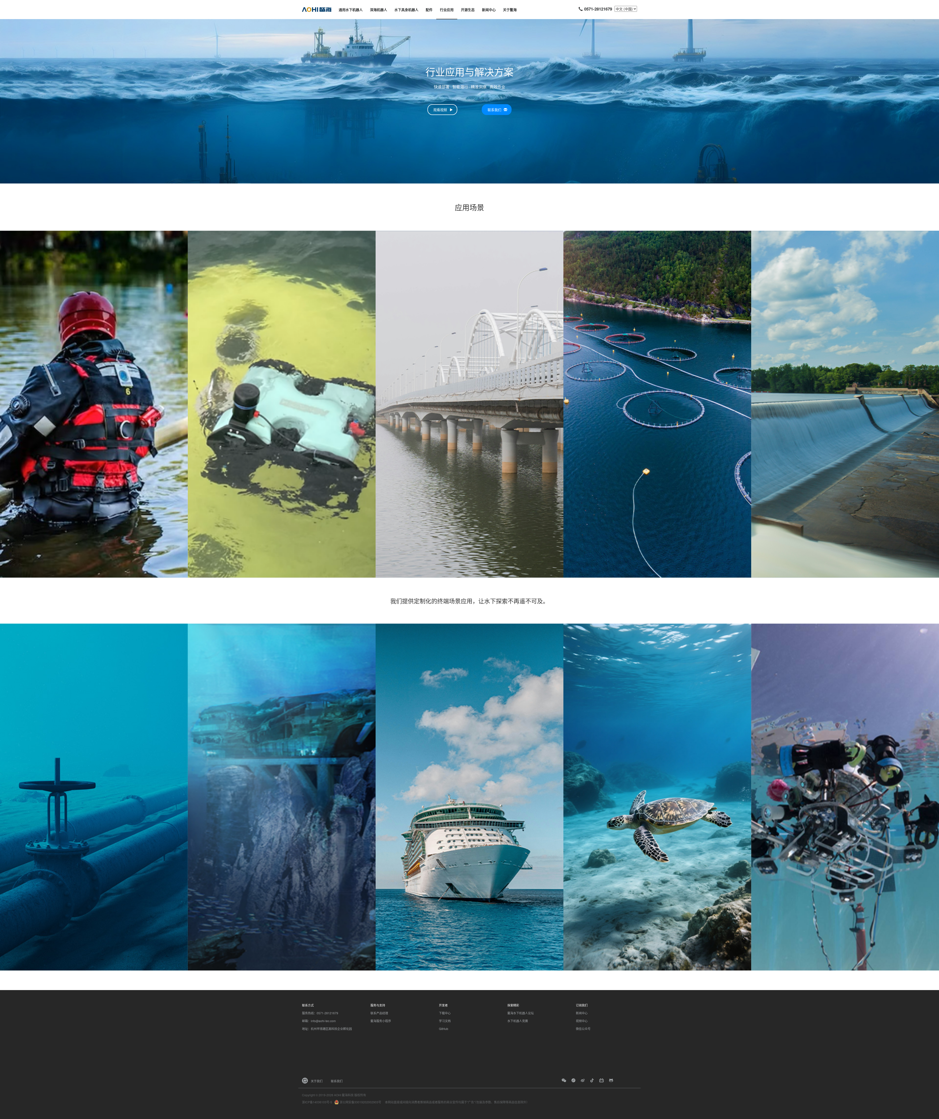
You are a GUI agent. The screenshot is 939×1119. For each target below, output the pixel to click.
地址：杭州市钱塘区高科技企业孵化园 (327, 1029)
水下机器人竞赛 (517, 1021)
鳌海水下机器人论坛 (520, 1013)
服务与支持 (377, 1005)
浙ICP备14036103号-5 (317, 1102)
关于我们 (317, 1081)
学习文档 (445, 1021)
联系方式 (308, 1005)
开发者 (443, 1005)
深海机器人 (378, 9)
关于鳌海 (510, 9)
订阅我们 (582, 1005)
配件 (429, 9)
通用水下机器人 (351, 9)
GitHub (443, 1029)
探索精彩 (513, 1005)
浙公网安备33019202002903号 (360, 1102)
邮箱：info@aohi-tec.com (319, 1021)
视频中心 (582, 1021)
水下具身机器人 (406, 9)
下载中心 (445, 1013)
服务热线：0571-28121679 (320, 1013)
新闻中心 (489, 9)
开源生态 (468, 9)
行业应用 (447, 9)
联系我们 (337, 1081)
